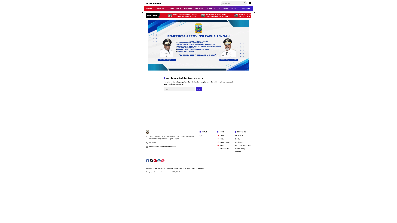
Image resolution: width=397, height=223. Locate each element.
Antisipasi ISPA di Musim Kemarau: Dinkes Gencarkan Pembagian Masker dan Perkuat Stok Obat (243, 15)
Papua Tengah (225, 142)
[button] (244, 3)
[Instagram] (162, 160)
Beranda (149, 168)
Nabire (222, 139)
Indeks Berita (239, 142)
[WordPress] (159, 160)
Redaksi (238, 152)
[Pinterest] (155, 160)
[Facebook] (147, 160)
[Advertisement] (198, 109)
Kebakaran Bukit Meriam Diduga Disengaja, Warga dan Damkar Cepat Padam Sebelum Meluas (209, 15)
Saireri (222, 136)
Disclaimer (239, 136)
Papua (222, 145)
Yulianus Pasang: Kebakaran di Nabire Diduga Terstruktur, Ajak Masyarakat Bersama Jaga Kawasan (176, 15)
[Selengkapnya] (171, 132)
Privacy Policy (240, 149)
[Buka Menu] (250, 3)
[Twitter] (151, 160)
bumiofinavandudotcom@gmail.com (162, 147)
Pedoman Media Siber (243, 145)
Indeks (237, 139)
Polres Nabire (224, 149)
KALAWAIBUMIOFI (154, 3)
